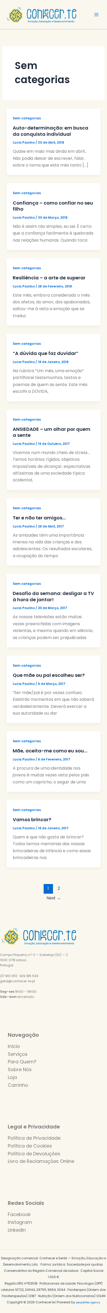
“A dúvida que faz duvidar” (45, 353)
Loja (12, 1077)
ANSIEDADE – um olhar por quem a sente (51, 432)
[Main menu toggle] (96, 14)
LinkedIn (17, 1230)
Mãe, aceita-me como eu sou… (50, 750)
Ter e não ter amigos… (39, 517)
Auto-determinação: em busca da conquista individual (50, 131)
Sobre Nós (20, 1069)
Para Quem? (22, 1061)
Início (14, 1046)
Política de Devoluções (34, 1153)
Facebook (19, 1214)
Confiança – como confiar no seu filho (53, 206)
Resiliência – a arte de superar (49, 277)
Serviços (18, 1054)
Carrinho (18, 1085)
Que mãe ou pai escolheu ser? (49, 675)
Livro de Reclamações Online (41, 1161)
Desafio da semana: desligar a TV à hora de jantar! (53, 596)
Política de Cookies (30, 1146)
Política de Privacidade (34, 1138)
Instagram (20, 1222)
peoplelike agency (88, 1302)
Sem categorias (27, 118)
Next (53, 898)
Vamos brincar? (32, 819)
